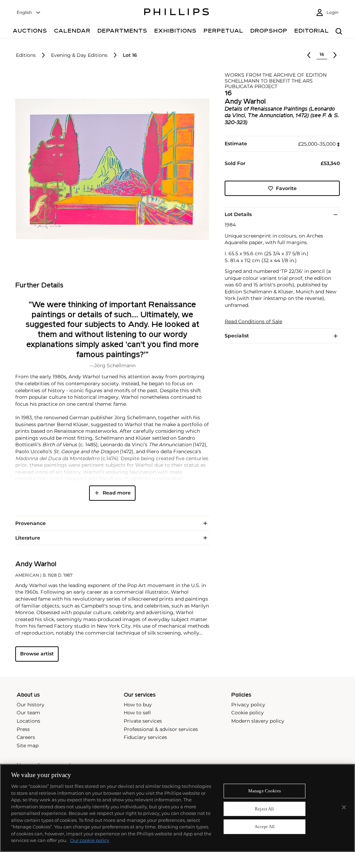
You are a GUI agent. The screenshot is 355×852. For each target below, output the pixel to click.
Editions (26, 55)
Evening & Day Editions (79, 55)
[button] (110, 169)
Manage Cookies (264, 790)
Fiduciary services (145, 737)
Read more (117, 493)
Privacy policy (248, 705)
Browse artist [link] (37, 654)
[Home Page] (176, 12)
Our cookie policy (89, 840)
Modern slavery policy (257, 721)
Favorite (286, 188)
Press (23, 729)
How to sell (137, 712)
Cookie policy (247, 712)
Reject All (264, 808)
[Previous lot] (309, 55)
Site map (27, 745)
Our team (28, 712)
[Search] (338, 31)
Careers (26, 737)
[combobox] (29, 13)
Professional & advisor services (161, 729)
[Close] (344, 807)
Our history (30, 705)
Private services (143, 721)
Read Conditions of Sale (253, 322)
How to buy (138, 705)
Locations (28, 721)
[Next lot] (335, 55)
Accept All (264, 826)
